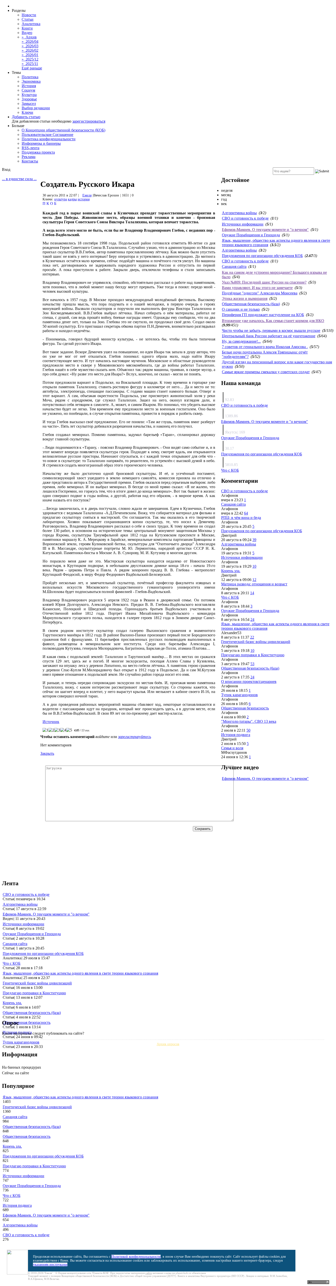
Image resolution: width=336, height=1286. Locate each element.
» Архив (29, 37)
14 (252, 593)
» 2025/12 (30, 59)
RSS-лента (30, 148)
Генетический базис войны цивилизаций (255, 642)
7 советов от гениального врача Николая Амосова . (265, 347)
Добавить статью (26, 117)
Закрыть (47, 753)
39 (254, 540)
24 (252, 619)
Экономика (31, 81)
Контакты (30, 161)
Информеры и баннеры (41, 143)
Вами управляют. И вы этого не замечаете (257, 288)
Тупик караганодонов (239, 695)
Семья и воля (232, 748)
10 (254, 566)
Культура (29, 95)
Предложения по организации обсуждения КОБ (262, 256)
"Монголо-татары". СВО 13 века (248, 721)
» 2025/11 (30, 64)
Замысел (29, 103)
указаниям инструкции (50, 1264)
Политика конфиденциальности (49, 139)
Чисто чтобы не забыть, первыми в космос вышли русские (271, 330)
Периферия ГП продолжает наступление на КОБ (263, 315)
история (84, 199)
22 (252, 637)
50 (248, 730)
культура (60, 199)
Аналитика (31, 24)
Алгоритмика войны (239, 213)
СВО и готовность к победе (245, 218)
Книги (27, 28)
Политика (30, 77)
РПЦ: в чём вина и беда (241, 517)
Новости (29, 15)
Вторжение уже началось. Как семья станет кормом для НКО (273, 321)
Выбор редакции (36, 108)
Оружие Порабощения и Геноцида (251, 235)
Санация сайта (234, 266)
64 (246, 513)
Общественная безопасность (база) (251, 304)
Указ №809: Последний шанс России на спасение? (264, 282)
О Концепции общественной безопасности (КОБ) (63, 130)
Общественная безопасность (245, 708)
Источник (51, 722)
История (29, 86)
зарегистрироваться (88, 121)
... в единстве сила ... (19, 179)
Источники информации (242, 224)
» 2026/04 (30, 41)
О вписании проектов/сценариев (248, 681)
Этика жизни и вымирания (244, 298)
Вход (6, 169)
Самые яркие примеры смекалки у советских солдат (266, 372)
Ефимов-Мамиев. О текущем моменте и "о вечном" (265, 229)
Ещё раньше (32, 68)
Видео (27, 33)
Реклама (28, 157)
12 (254, 580)
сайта (148, 1272)
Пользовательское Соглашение (47, 134)
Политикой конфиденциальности (136, 1256)
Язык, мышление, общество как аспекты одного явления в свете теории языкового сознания (80, 973)
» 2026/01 (30, 55)
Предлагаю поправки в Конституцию (252, 655)
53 (252, 664)
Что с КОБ (230, 470)
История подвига (235, 735)
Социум (28, 90)
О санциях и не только (241, 309)
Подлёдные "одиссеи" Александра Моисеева (259, 293)
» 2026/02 (30, 50)
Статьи (27, 19)
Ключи (27, 112)
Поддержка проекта (38, 152)
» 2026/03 (30, 46)
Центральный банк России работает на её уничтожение (268, 336)
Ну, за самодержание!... (241, 341)
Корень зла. (230, 571)
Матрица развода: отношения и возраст (254, 584)
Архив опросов (168, 1044)
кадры (72, 199)
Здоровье (29, 99)
